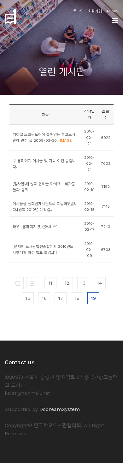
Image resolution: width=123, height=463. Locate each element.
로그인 (78, 11)
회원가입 (95, 11)
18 (77, 298)
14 (99, 283)
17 (60, 298)
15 (28, 298)
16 (44, 298)
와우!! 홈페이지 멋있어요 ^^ (35, 226)
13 (83, 283)
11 (50, 283)
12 (67, 283)
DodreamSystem (59, 409)
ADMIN (112, 11)
